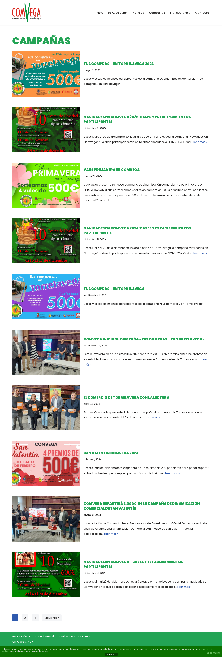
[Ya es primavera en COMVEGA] (46, 185)
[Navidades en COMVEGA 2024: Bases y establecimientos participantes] (46, 240)
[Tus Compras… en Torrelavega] (46, 296)
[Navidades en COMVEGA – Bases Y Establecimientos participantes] (46, 574)
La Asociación (118, 13)
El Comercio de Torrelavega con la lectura (126, 397)
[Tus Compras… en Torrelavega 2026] (46, 74)
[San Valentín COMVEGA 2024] (46, 463)
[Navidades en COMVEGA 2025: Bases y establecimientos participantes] (46, 129)
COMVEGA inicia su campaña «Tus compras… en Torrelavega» (144, 339)
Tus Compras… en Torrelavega (114, 288)
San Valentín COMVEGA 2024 (111, 453)
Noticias (138, 13)
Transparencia (180, 13)
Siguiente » (52, 618)
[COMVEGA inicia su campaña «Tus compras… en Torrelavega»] (46, 352)
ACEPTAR (111, 655)
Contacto (202, 13)
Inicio (99, 13)
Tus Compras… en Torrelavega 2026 (119, 63)
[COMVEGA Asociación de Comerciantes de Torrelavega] (26, 12)
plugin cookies (213, 653)
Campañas (157, 13)
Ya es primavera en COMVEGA (112, 169)
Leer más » (200, 142)
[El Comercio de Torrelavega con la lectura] (46, 407)
